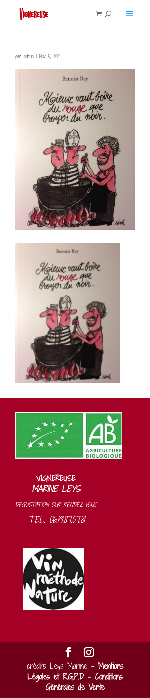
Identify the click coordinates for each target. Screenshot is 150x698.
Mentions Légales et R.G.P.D (75, 671)
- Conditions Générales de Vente (84, 682)
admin (28, 56)
